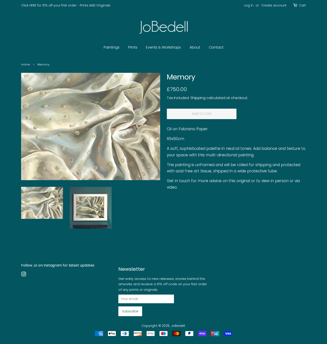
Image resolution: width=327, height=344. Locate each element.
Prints (132, 47)
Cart (302, 5)
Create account (274, 5)
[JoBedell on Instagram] (23, 275)
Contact (216, 47)
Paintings (111, 47)
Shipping (198, 97)
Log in (248, 5)
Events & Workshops (163, 47)
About (195, 47)
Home (25, 64)
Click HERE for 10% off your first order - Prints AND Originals (65, 5)
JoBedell (178, 326)
